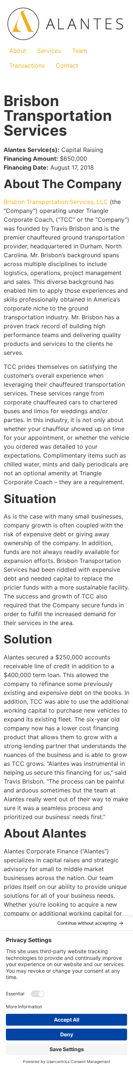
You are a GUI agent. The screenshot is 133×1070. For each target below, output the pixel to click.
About (17, 50)
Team (79, 50)
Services (49, 50)
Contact (67, 65)
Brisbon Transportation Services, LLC (56, 201)
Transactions (27, 65)
